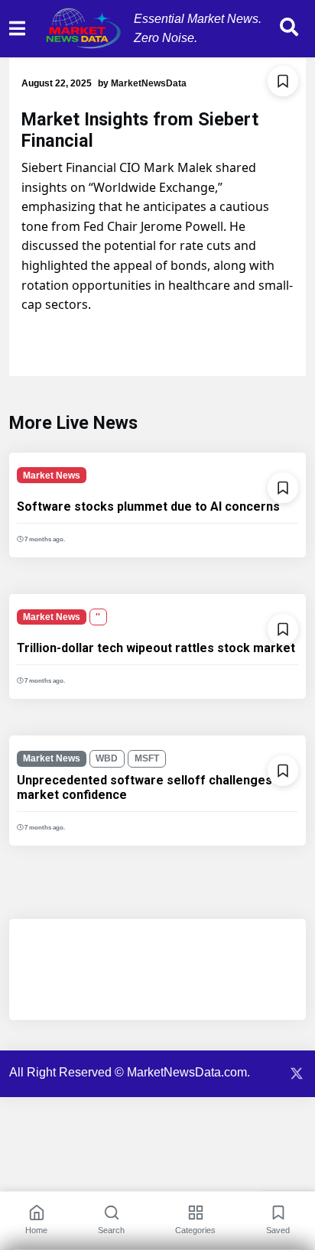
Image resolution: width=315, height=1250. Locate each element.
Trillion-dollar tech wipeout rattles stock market (156, 648)
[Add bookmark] (283, 81)
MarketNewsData (149, 83)
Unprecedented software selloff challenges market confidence (144, 787)
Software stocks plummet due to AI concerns (148, 506)
